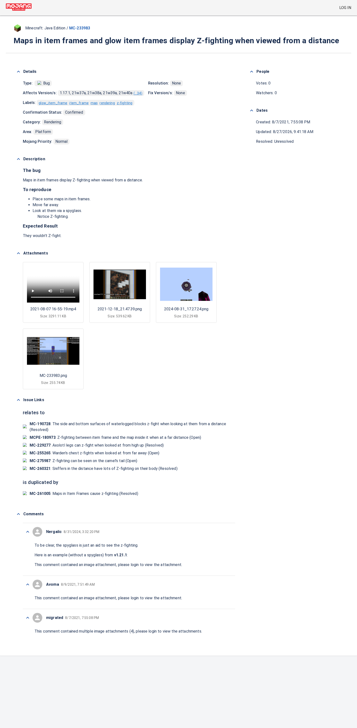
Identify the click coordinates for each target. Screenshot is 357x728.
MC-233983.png (53, 375)
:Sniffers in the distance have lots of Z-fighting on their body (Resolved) (104, 468)
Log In (345, 7)
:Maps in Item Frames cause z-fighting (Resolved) (84, 493)
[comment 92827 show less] (28, 584)
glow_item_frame (53, 103)
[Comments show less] (18, 514)
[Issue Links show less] (18, 400)
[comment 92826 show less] (28, 618)
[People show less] (251, 71)
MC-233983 (79, 28)
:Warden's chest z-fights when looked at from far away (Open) (95, 453)
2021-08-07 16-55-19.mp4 (53, 309)
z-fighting (125, 103)
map (94, 103)
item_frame (79, 103)
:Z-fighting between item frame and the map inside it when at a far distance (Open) (115, 437)
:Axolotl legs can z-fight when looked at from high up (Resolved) (97, 445)
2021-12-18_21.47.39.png (120, 309)
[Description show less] (18, 159)
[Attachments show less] (18, 253)
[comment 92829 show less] (28, 532)
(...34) (138, 93)
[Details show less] (18, 71)
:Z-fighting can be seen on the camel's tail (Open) (83, 460)
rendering (107, 103)
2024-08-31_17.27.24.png (186, 309)
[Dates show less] (251, 110)
